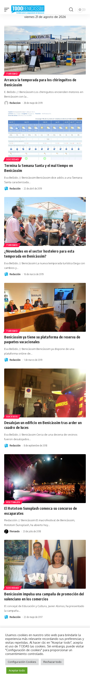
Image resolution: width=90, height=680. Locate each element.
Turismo (12, 73)
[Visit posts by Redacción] (6, 189)
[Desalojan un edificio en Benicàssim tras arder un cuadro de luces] (45, 393)
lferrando (15, 531)
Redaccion (15, 102)
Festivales (13, 502)
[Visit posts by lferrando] (6, 531)
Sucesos (12, 416)
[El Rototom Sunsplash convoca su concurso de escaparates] (45, 478)
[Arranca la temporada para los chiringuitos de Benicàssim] (45, 50)
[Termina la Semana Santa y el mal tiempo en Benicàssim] (45, 135)
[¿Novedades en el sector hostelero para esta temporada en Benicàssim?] (45, 221)
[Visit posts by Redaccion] (6, 103)
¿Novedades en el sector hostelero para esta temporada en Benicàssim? (39, 253)
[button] (7, 9)
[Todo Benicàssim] (27, 9)
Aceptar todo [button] (17, 670)
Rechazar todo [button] (52, 661)
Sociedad (12, 159)
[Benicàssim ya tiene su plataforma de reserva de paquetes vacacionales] (45, 307)
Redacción (15, 188)
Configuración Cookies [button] (22, 661)
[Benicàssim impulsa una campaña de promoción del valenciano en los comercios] (45, 564)
